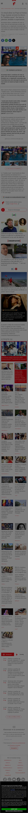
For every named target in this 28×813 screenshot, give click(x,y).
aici (22, 794)
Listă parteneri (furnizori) (4, 806)
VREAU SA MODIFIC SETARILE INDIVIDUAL (14, 810)
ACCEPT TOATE (14, 809)
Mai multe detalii (13, 789)
